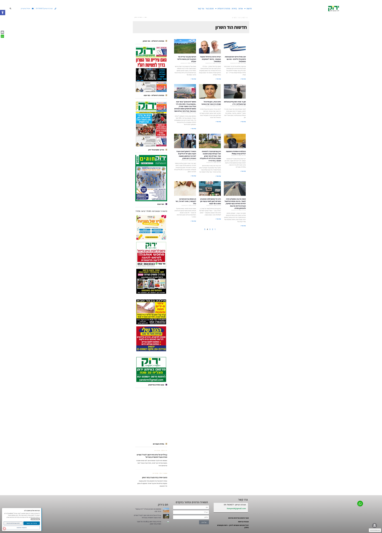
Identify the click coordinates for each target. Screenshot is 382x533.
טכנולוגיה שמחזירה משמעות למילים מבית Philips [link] (236, 152)
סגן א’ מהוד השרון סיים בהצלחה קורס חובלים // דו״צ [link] (235, 103)
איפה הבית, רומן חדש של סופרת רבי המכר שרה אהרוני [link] (211, 103)
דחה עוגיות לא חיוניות (13, 523)
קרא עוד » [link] (243, 79)
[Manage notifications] (4, 528)
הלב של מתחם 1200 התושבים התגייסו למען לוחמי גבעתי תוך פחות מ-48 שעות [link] (210, 201)
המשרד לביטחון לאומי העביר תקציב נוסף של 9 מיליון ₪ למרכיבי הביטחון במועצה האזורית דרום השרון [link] (186, 154)
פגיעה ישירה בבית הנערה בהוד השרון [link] (154, 477)
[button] (10, 8)
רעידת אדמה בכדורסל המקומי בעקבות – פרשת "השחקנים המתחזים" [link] (210, 59)
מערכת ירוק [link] (157, 450)
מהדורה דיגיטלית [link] (223, 8)
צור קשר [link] (201, 8)
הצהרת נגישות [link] (243, 521)
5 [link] (204, 229)
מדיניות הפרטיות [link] (35, 519)
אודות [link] (240, 8)
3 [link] (209, 229)
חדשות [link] (249, 8)
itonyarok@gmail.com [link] (236, 508)
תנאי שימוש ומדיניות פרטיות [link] (238, 518)
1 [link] (215, 229)
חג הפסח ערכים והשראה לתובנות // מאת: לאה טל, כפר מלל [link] (185, 201)
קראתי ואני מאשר (31, 523)
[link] (2, 12)
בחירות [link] (234, 8)
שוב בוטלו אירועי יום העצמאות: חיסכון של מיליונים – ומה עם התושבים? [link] (235, 59)
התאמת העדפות (22, 528)
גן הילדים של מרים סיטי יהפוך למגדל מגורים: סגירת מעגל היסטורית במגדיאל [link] (151, 455)
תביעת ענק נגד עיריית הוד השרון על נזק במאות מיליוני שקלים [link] (186, 59)
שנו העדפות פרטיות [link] (375, 530)
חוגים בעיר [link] (210, 8)
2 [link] (212, 229)
